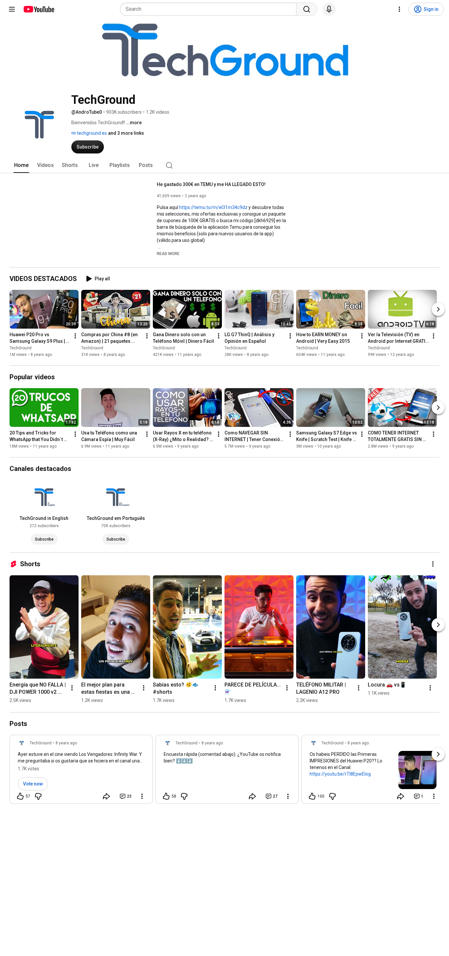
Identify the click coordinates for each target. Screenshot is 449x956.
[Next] (438, 309)
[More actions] (75, 335)
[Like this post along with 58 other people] (166, 796)
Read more (168, 253)
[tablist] (224, 165)
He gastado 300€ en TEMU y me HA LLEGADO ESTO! (211, 184)
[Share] (106, 796)
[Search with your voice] (329, 9)
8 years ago (66, 743)
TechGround (21, 348)
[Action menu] (142, 796)
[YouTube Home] (38, 9)
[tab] (21, 165)
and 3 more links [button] (126, 133)
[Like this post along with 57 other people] (20, 796)
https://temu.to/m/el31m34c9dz (213, 207)
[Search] (306, 9)
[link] (81, 771)
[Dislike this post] (38, 796)
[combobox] (210, 9)
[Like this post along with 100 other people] (312, 796)
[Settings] (399, 9)
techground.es (91, 133)
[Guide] (12, 9)
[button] (168, 253)
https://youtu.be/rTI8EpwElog (340, 774)
